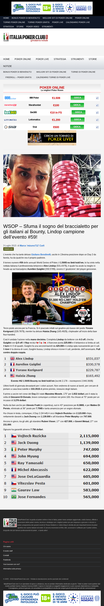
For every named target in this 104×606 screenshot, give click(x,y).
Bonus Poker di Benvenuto (26, 18)
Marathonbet (35, 105)
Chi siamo (7, 546)
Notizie (7, 66)
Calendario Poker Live (78, 22)
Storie (20, 26)
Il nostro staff (7, 551)
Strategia (8, 26)
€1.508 (56, 97)
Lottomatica (34, 119)
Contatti (6, 555)
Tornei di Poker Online (83, 72)
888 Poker (34, 97)
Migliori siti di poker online (57, 18)
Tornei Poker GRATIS (38, 22)
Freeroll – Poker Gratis (18, 77)
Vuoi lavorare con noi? (11, 564)
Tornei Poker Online (14, 22)
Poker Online (82, 18)
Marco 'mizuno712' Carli (32, 245)
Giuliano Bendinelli (41, 254)
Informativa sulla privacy (12, 569)
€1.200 (56, 119)
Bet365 (33, 112)
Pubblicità (7, 560)
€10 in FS (56, 112)
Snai (35, 127)
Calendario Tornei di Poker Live (53, 77)
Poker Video (32, 26)
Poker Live (57, 22)
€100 (56, 105)
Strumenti (47, 26)
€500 (56, 127)
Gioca (77, 97)
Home (6, 18)
